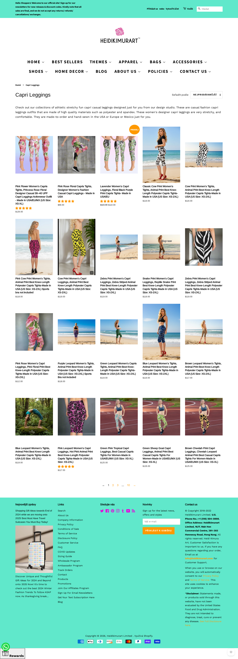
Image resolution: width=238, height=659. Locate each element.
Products (63, 579)
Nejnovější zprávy (25, 504)
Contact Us (194, 71)
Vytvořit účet (172, 9)
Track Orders (65, 570)
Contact (62, 574)
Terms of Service (67, 533)
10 (128, 485)
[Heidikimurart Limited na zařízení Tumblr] (123, 511)
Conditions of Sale (68, 529)
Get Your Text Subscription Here (76, 597)
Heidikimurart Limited (120, 636)
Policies (159, 71)
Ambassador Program (70, 565)
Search (62, 510)
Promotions (64, 583)
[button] (24, 208)
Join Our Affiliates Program (73, 588)
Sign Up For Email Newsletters (75, 593)
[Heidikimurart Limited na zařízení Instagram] (117, 511)
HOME (34, 62)
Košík (190, 9)
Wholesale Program (69, 561)
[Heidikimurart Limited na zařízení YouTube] (128, 511)
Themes (99, 62)
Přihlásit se (152, 9)
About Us (126, 71)
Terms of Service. (200, 580)
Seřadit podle (180, 94)
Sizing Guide (65, 556)
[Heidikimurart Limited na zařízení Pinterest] (112, 511)
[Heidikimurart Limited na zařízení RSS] (133, 511)
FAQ (60, 547)
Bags (156, 62)
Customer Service (68, 542)
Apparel (129, 62)
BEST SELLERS (67, 62)
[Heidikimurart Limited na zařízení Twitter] (102, 511)
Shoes (37, 71)
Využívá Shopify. (143, 636)
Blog (102, 71)
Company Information (70, 520)
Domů (18, 85)
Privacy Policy (65, 524)
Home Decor (70, 71)
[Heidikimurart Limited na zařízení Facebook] (107, 511)
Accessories (188, 62)
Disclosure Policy (67, 538)
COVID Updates (66, 551)
